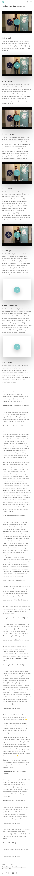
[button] (31, 2)
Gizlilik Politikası (6, 867)
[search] (27, 2)
